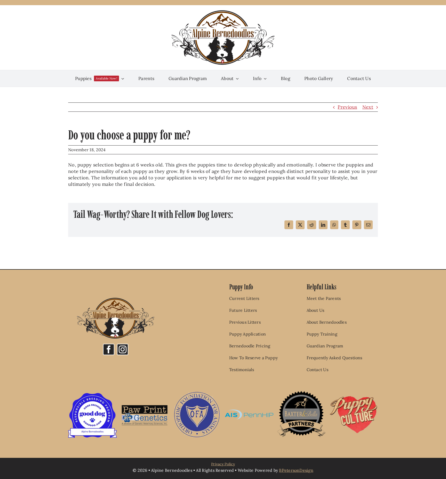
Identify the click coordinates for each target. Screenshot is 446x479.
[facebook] (108, 349)
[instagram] (122, 349)
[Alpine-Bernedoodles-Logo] (223, 12)
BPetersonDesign (296, 470)
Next (367, 107)
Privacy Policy (223, 464)
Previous (347, 107)
